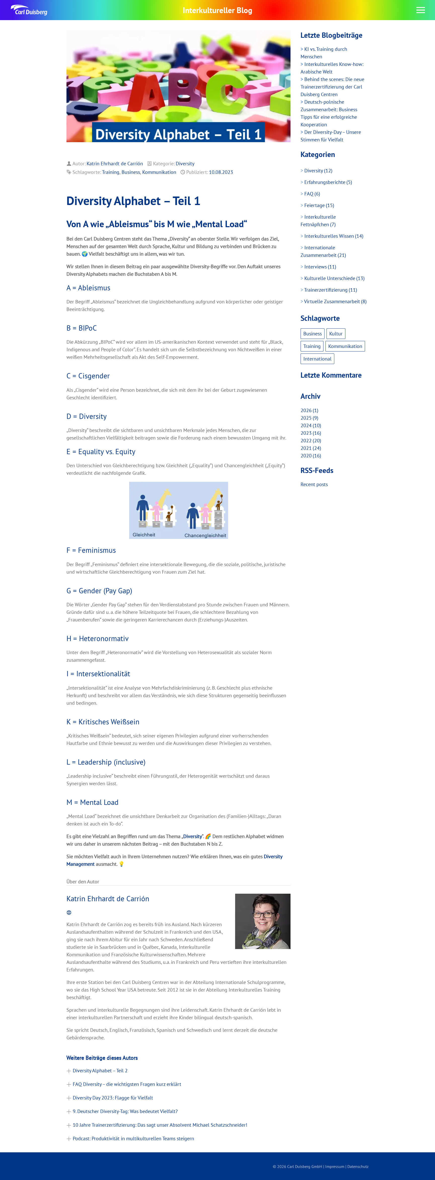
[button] (420, 10)
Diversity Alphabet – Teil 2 (100, 1070)
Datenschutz (358, 1166)
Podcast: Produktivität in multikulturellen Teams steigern (133, 1138)
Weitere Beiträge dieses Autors (102, 1057)
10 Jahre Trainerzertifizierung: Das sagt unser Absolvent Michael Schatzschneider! (160, 1125)
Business (131, 172)
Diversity (185, 163)
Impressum (334, 1166)
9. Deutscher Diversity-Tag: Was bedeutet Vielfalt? (125, 1111)
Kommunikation (159, 172)
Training (110, 172)
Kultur (336, 333)
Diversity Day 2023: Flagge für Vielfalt (113, 1097)
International (317, 359)
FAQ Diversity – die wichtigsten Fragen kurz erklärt (127, 1084)
